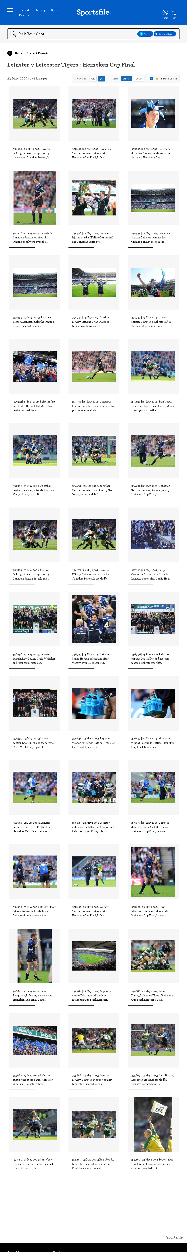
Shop (55, 10)
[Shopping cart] (174, 12)
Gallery (40, 10)
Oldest (139, 78)
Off (101, 78)
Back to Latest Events (31, 53)
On (93, 78)
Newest (126, 78)
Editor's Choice (166, 78)
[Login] (165, 12)
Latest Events (24, 12)
